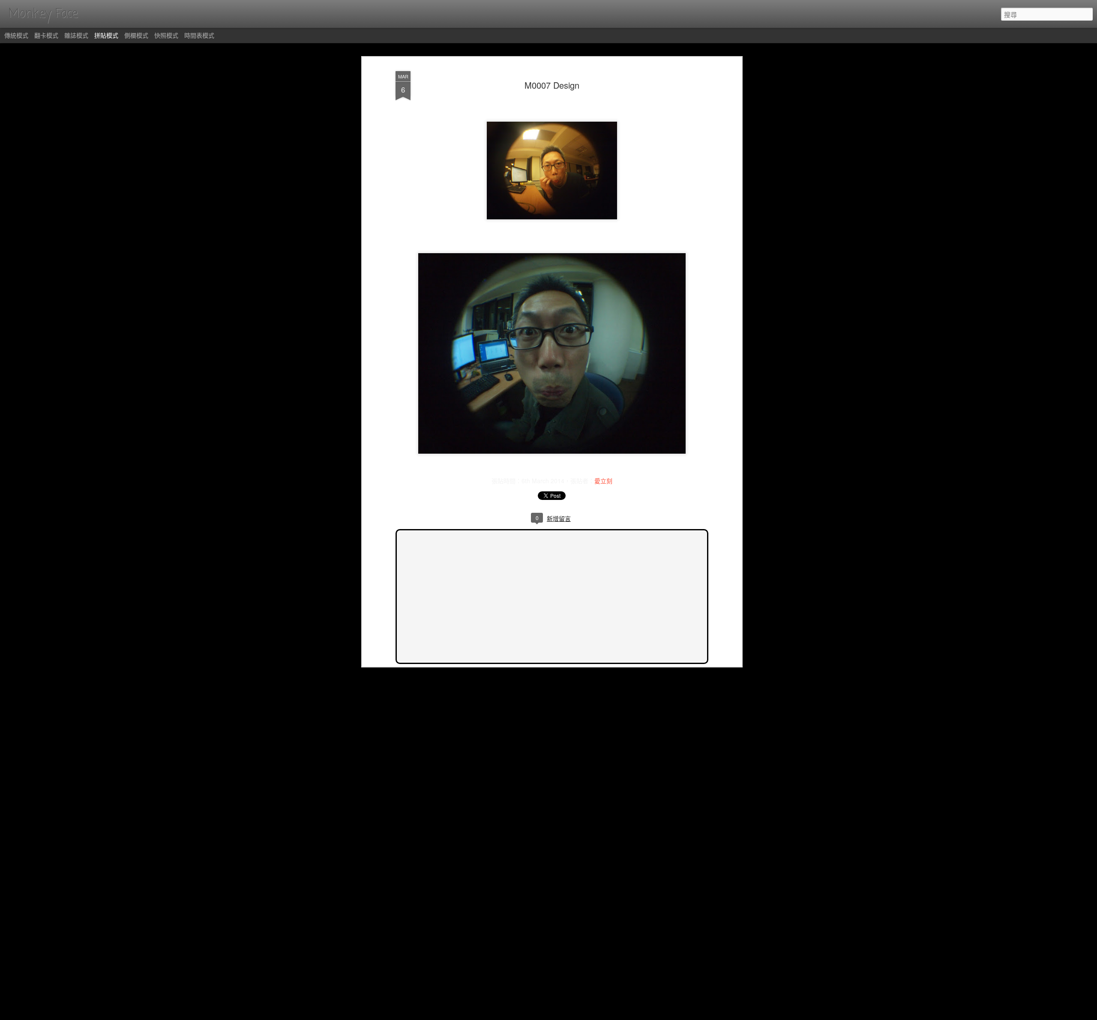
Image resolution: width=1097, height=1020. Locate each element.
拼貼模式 (106, 35)
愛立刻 (603, 480)
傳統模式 (16, 35)
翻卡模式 (46, 35)
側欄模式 (136, 35)
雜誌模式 (76, 35)
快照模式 (166, 35)
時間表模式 (199, 35)
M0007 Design (552, 85)
